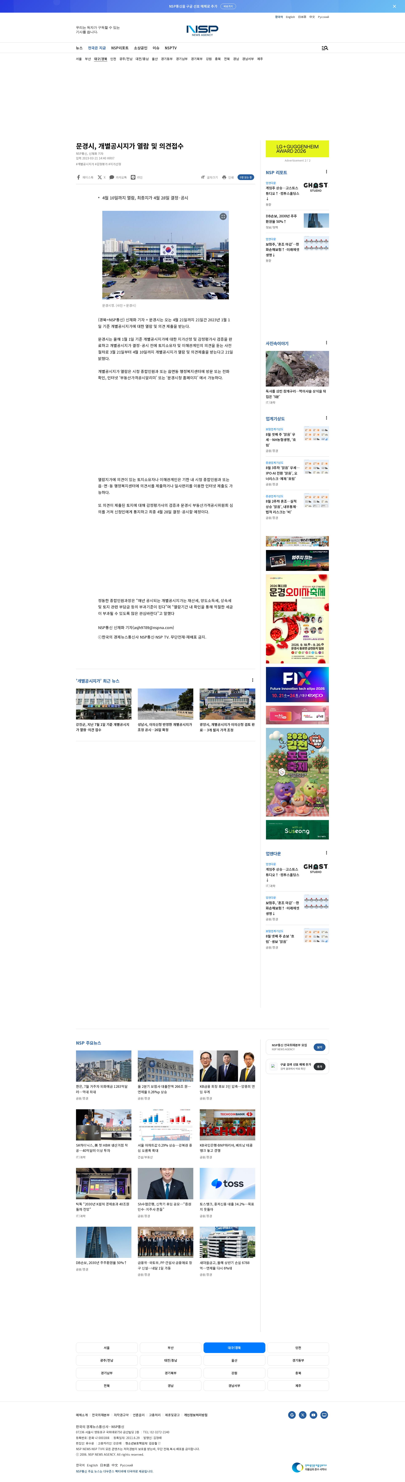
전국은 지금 (97, 47)
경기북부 (171, 1373)
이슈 (156, 47)
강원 (234, 1373)
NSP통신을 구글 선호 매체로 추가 (193, 6)
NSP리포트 (120, 47)
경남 (171, 1385)
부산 (171, 1347)
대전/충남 (170, 1360)
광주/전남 (106, 1360)
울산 (234, 1360)
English (290, 17)
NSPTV (171, 47)
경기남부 (107, 1373)
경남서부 (234, 1385)
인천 (298, 1347)
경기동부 (298, 1360)
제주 (298, 1385)
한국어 (279, 17)
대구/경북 (234, 1347)
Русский (323, 17)
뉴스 (79, 47)
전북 (107, 1385)
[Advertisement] (351, 187)
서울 (107, 1347)
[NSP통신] (202, 31)
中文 (312, 17)
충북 (298, 1373)
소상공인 (140, 47)
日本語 (302, 17)
